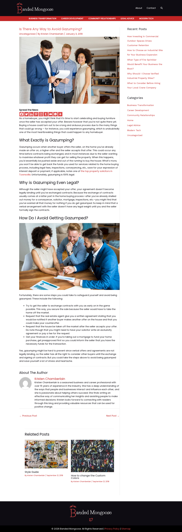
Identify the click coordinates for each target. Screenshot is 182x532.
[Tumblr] (46, 114)
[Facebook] (21, 114)
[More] (60, 114)
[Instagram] (41, 114)
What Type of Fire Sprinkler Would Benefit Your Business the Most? (144, 64)
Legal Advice (127, 18)
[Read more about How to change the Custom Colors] (92, 455)
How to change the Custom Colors (88, 477)
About (138, 8)
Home (130, 120)
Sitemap (126, 528)
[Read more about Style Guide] (46, 454)
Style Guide (32, 472)
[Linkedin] (31, 114)
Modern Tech (146, 18)
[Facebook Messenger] (55, 114)
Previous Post (28, 415)
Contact (151, 8)
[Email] (50, 114)
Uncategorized (27, 33)
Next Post (112, 415)
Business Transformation (42, 18)
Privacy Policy (112, 528)
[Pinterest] (36, 114)
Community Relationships (102, 18)
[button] (161, 8)
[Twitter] (26, 114)
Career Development (72, 18)
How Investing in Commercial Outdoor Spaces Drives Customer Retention (142, 41)
